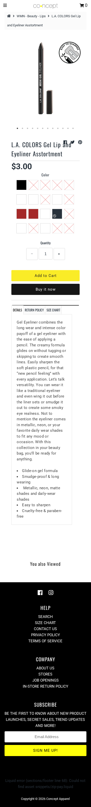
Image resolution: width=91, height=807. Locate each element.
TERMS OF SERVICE (45, 641)
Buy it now (46, 289)
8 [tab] (53, 128)
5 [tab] (37, 128)
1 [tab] (17, 128)
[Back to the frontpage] (9, 16)
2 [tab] (22, 128)
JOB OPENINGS (45, 680)
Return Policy (34, 309)
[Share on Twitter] (73, 142)
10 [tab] (63, 128)
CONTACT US (45, 629)
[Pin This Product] (80, 142)
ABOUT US (45, 668)
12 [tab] (73, 128)
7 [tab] (48, 128)
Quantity (45, 242)
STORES (45, 674)
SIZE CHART (53, 309)
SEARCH (45, 616)
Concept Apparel (58, 799)
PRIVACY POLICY (45, 635)
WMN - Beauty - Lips (31, 16)
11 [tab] (68, 128)
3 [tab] (27, 128)
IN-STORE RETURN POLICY (45, 686)
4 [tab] (32, 128)
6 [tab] (43, 128)
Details (17, 309)
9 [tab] (58, 128)
